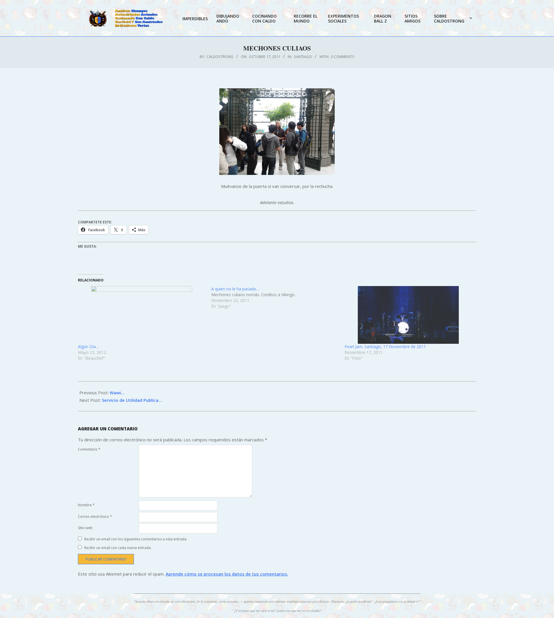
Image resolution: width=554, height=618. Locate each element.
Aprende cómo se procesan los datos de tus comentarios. (227, 574)
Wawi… (117, 392)
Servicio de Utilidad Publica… (132, 400)
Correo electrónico (95, 516)
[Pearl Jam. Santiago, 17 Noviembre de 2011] (408, 315)
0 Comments (342, 56)
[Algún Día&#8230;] (141, 315)
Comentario (89, 449)
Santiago (303, 56)
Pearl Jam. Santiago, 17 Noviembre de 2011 (385, 346)
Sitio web (85, 527)
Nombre (86, 505)
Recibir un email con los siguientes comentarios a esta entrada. (135, 539)
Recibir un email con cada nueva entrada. (117, 547)
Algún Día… (88, 346)
